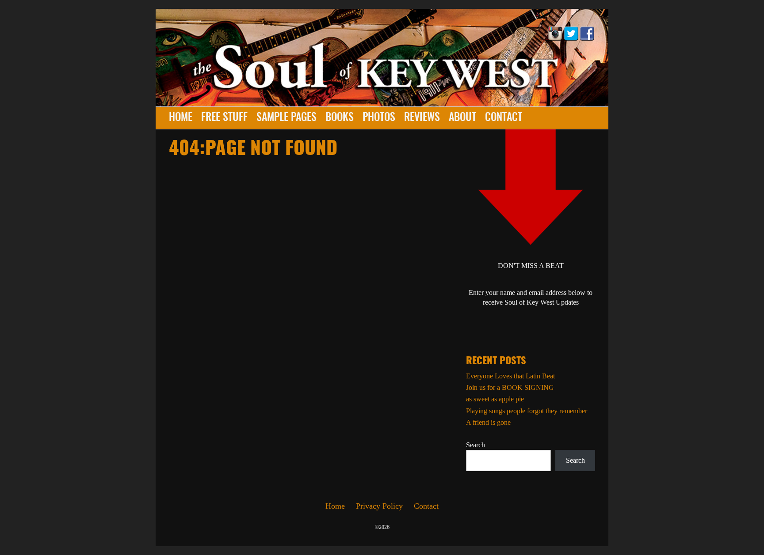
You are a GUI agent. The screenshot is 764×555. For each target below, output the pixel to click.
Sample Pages (286, 118)
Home (180, 118)
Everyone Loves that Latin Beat (510, 376)
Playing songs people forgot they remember (526, 411)
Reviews (422, 118)
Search (475, 445)
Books (339, 118)
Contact (503, 118)
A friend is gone (488, 422)
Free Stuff (224, 118)
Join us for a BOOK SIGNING (510, 387)
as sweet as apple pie (495, 399)
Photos (379, 118)
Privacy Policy (379, 506)
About (462, 118)
